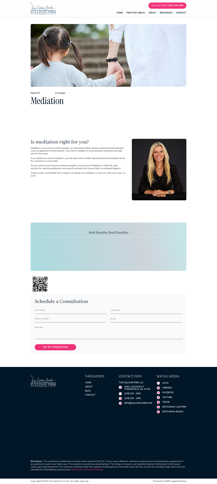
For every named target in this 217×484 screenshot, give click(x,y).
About (152, 13)
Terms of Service (95, 469)
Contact (181, 13)
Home (120, 13)
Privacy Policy (78, 469)
